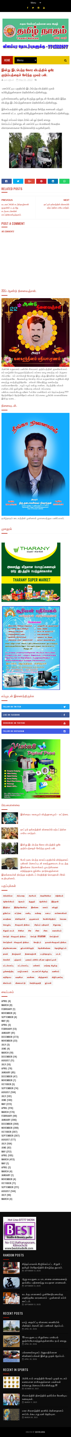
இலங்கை (35, 907)
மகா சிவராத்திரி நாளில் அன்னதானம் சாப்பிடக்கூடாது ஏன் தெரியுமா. (43, 1412)
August (5, 1060)
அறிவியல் (59, 895)
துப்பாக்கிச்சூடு (27, 948)
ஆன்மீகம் (43, 901)
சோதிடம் (37, 942)
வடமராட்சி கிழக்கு (40, 971)
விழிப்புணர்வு (57, 977)
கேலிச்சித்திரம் (49, 919)
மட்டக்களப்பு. (23, 965)
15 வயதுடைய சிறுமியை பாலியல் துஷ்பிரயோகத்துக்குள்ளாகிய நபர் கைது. (44, 1338)
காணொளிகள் (61, 913)
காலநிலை (7, 919)
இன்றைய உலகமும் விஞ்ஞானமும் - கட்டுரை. (44, 814)
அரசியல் (32, 895)
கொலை (63, 919)
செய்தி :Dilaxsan (38, 936)
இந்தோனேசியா (20, 907)
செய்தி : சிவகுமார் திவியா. (14, 936)
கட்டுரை (18, 913)
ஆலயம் (21, 901)
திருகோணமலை (10, 948)
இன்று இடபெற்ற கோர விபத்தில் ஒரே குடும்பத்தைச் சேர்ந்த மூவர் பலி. (40, 846)
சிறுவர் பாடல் (8, 930)
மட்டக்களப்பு (8, 965)
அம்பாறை (21, 895)
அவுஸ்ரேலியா (45, 895)
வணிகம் (55, 971)
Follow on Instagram (13, 731)
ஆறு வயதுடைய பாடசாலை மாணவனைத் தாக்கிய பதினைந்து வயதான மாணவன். (44, 1280)
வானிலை (30, 977)
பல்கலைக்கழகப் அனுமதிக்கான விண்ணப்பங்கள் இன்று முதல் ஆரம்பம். (43, 1354)
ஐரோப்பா (7, 913)
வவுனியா (19, 977)
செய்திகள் (54, 936)
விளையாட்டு (21, 983)
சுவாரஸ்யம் (57, 930)
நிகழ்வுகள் (16, 953)
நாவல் (5, 953)
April (4, 1001)
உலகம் (45, 907)
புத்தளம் (17, 959)
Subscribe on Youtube (14, 723)
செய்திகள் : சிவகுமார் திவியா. (16, 942)
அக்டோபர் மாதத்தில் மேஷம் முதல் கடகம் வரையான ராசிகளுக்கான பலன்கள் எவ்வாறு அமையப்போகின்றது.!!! (44, 1381)
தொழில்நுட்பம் (61, 948)
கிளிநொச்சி (20, 919)
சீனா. (46, 930)
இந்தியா (6, 907)
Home (7, 60)
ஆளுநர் (32, 901)
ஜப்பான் (48, 983)
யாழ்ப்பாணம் (23, 971)
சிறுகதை (57, 924)
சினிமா (21, 930)
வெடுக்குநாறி (35, 983)
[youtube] (44, 7)
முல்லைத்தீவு (8, 971)
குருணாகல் (34, 919)
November (6, 1013)
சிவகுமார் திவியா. (22, 924)
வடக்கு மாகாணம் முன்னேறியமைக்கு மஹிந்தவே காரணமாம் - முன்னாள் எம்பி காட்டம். (44, 1297)
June (3, 1048)
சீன (29, 930)
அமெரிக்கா (8, 895)
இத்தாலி (55, 901)
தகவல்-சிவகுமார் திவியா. (56, 942)
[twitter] (33, 7)
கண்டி (28, 913)
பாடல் (58, 953)
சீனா (37, 930)
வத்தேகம (7, 977)
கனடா (48, 913)
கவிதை (38, 913)
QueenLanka (40, 1432)
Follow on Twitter (12, 706)
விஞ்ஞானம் (43, 977)
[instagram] (38, 7)
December (6, 1036)
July (3, 1044)
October (6, 1084)
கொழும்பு (7, 924)
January (5, 1032)
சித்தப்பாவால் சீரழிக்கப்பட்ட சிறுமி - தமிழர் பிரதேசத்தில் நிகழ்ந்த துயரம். (42, 1265)
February (6, 1009)
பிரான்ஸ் (6, 959)
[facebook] (27, 7)
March (5, 1005)
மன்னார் (36, 965)
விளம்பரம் (7, 983)
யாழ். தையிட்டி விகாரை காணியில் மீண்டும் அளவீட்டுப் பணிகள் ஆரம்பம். (43, 1323)
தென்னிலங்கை (44, 948)
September (7, 1017)
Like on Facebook (11, 715)
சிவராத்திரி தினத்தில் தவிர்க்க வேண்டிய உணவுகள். (44, 1397)
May (3, 1020)
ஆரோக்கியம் (8, 901)
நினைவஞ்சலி (30, 953)
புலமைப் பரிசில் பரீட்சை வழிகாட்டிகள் (40, 959)
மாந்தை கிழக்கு (50, 965)
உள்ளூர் (55, 907)
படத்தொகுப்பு (46, 953)
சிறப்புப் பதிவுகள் (42, 924)
